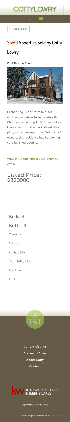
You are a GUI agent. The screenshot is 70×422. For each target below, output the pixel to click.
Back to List (20, 28)
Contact (35, 366)
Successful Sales (35, 353)
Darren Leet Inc (56, 416)
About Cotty (35, 360)
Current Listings (35, 346)
